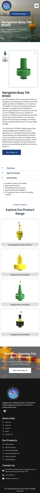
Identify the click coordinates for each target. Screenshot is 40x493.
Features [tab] (11, 168)
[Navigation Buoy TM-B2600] (20, 261)
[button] (36, 6)
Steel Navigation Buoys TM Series (20, 245)
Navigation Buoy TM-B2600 (20, 275)
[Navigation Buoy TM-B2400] (20, 291)
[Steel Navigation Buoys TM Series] (20, 231)
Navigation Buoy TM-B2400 (20, 305)
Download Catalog (19, 14)
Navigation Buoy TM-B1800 (20, 335)
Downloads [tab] (12, 178)
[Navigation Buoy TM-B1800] (20, 320)
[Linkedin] (4, 411)
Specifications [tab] (13, 173)
